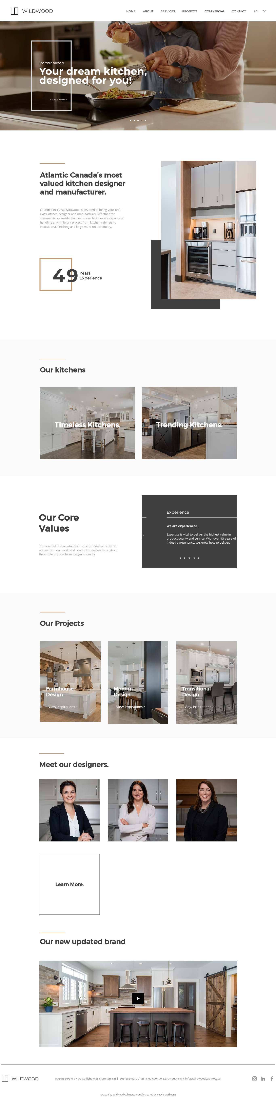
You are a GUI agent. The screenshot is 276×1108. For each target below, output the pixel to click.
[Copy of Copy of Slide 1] (138, 120)
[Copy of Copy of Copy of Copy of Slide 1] (198, 558)
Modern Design (123, 691)
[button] (232, 1031)
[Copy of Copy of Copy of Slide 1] (141, 120)
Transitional (196, 689)
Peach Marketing (166, 1094)
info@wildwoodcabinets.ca (203, 1078)
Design (54, 694)
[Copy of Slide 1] (134, 120)
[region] (87, 423)
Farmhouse (60, 689)
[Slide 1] (130, 120)
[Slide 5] (145, 120)
